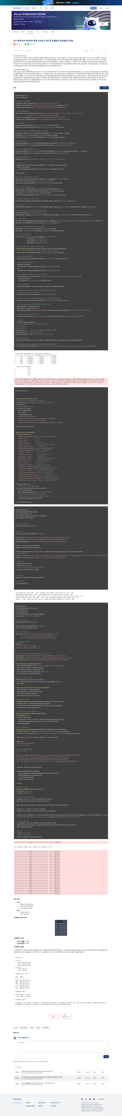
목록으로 (18, 1067)
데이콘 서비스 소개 (55, 1102)
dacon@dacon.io (88, 1109)
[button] (87, 8)
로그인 (100, 8)
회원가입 (107, 8)
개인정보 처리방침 (30, 1106)
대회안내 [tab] (15, 32)
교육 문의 (40, 1106)
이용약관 (28, 1102)
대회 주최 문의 (41, 1102)
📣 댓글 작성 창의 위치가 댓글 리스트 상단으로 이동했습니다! (30, 1061)
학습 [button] (46, 8)
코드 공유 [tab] (30, 32)
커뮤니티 (34, 8)
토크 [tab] (38, 32)
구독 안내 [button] (93, 8)
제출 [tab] (53, 32)
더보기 (52, 8)
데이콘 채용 (53, 1106)
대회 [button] (41, 8)
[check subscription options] (79, 3)
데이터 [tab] (22, 32)
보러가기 (76, 3)
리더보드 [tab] (45, 32)
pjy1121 (18, 44)
